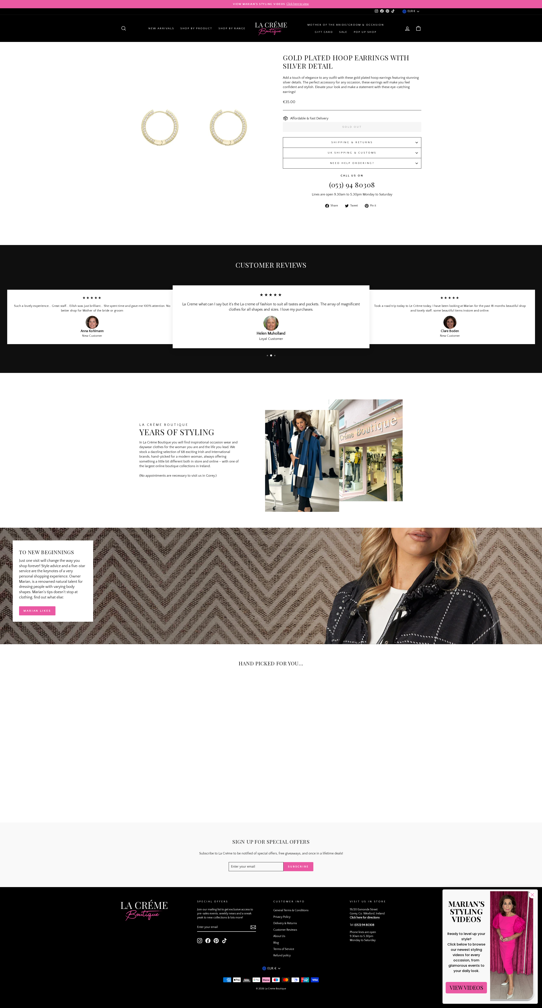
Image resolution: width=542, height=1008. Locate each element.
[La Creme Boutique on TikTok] (224, 940)
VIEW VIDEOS (466, 987)
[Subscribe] (253, 927)
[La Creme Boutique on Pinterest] (216, 940)
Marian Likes (37, 610)
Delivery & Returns (285, 923)
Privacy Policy (281, 917)
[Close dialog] (532, 895)
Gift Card (324, 31)
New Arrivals (161, 28)
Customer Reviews (285, 930)
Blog (276, 942)
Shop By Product (196, 28)
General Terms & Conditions (290, 910)
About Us (279, 936)
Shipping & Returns (352, 142)
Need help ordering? (352, 163)
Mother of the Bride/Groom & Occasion (345, 24)
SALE (343, 31)
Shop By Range (232, 28)
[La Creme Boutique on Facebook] (207, 940)
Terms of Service (283, 949)
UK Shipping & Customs (352, 152)
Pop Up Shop (365, 31)
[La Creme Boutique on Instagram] (199, 940)
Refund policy (282, 955)
